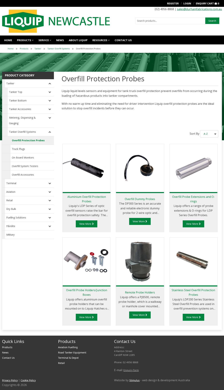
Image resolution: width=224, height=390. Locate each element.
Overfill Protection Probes (88, 48)
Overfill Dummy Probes (140, 199)
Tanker (37, 48)
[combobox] (170, 21)
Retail (9, 200)
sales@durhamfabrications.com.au (199, 9)
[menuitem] (14, 48)
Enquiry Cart (205, 3)
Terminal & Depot (68, 357)
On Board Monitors (23, 157)
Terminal (11, 183)
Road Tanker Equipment (72, 352)
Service (43, 40)
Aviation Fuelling (68, 347)
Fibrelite (10, 226)
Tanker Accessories (20, 109)
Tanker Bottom (18, 100)
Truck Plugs (18, 149)
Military (10, 234)
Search (212, 20)
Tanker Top (15, 92)
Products (24, 40)
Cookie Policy (28, 380)
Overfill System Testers (25, 166)
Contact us (123, 40)
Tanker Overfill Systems (58, 48)
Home (8, 40)
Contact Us (8, 357)
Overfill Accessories (23, 174)
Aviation (10, 191)
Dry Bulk (11, 209)
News (60, 40)
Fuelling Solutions (16, 217)
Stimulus (134, 380)
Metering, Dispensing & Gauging (22, 120)
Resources (99, 40)
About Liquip (78, 40)
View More (85, 223)
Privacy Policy (10, 380)
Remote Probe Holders (140, 292)
